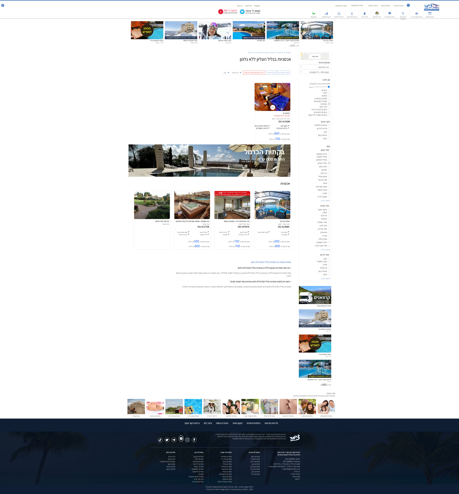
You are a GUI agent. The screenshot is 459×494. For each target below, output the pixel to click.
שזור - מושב (275, 119)
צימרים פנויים (430, 17)
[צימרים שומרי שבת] (250, 413)
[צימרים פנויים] (430, 14)
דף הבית (297, 471)
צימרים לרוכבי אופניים (196, 476)
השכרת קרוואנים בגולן (324, 306)
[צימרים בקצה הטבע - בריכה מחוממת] (283, 22)
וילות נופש (171, 456)
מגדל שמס (328, 331)
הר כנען (329, 381)
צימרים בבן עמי (227, 469)
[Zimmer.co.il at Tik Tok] (160, 438)
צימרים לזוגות (373, 5)
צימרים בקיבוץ (326, 17)
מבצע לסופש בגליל (156, 40)
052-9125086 (284, 121)
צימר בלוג (208, 423)
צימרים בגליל (255, 474)
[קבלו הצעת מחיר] (248, 14)
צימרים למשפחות (357, 5)
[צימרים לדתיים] (339, 14)
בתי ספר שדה (198, 479)
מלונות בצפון (171, 469)
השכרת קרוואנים (341, 5)
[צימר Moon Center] (181, 22)
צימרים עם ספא (155, 416)
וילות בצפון (171, 459)
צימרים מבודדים (174, 416)
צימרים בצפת (227, 471)
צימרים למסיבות (231, 416)
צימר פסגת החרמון (224, 40)
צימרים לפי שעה (288, 416)
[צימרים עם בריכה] (417, 14)
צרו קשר (239, 5)
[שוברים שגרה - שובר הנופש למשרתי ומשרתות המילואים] (377, 14)
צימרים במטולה (226, 466)
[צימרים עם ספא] (155, 413)
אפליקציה (248, 5)
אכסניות (280, 52)
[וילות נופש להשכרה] (403, 14)
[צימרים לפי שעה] (288, 413)
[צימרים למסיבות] (231, 413)
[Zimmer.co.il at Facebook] (194, 438)
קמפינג (200, 474)
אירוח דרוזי (364, 17)
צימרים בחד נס (226, 459)
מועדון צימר (296, 476)
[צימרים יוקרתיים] (389, 14)
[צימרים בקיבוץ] (326, 14)
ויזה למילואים (377, 17)
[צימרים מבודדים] (174, 413)
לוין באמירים (261, 40)
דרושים (297, 479)
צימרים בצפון (385, 5)
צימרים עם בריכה (417, 17)
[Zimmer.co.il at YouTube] (180, 436)
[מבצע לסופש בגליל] (147, 22)
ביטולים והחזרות (253, 423)
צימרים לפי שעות (352, 17)
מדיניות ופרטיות (271, 423)
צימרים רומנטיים (307, 416)
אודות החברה (295, 474)
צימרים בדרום (255, 461)
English (257, 5)
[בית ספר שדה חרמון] (151, 218)
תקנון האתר (237, 423)
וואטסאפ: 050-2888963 (291, 461)
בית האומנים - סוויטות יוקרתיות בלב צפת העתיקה (192, 221)
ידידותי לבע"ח (212, 416)
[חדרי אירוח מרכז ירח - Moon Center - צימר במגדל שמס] (232, 218)
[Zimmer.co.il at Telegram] (173, 438)
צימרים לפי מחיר (269, 416)
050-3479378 (244, 226)
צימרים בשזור (227, 461)
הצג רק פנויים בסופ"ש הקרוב (254, 72)
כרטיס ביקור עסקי (192, 423)
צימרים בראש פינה (225, 474)
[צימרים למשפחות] (326, 413)
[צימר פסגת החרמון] (215, 22)
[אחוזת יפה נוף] (317, 22)
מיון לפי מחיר (271, 72)
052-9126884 (284, 226)
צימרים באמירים (226, 456)
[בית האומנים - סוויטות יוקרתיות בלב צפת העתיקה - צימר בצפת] (192, 218)
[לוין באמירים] (249, 22)
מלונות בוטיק (170, 466)
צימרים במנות (227, 479)
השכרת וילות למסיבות (167, 461)
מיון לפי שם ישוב (283, 72)
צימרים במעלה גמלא (224, 481)
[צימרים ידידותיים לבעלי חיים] (212, 413)
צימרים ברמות (227, 476)
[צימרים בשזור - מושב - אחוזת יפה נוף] (272, 218)
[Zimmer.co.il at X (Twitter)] (167, 438)
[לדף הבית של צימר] (432, 10)
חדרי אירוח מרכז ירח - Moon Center (237, 221)
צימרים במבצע (198, 456)
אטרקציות (314, 17)
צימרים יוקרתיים (389, 17)
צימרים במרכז (255, 459)
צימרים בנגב (255, 464)
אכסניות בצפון (270, 52)
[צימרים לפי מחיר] (269, 413)
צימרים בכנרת (255, 469)
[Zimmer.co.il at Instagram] (187, 438)
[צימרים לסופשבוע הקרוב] (225, 13)
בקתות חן (286, 113)
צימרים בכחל (227, 464)
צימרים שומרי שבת (250, 416)
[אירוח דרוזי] (364, 14)
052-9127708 (204, 226)
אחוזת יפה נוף (328, 40)
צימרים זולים (199, 459)
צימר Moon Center (190, 40)
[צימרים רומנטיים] (307, 413)
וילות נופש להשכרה (403, 18)
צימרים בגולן (255, 471)
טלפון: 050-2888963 (292, 459)
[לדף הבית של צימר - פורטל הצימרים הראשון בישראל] (295, 440)
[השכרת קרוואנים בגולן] (315, 303)
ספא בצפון (171, 464)
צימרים (288, 52)
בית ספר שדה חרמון (162, 221)
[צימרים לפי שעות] (352, 14)
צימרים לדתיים (338, 17)
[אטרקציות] (313, 14)
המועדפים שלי (399, 5)
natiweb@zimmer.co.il (291, 469)
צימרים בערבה (255, 466)
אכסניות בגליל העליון (255, 52)
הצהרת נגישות (222, 423)
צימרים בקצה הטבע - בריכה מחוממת (286, 40)
